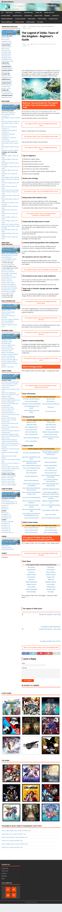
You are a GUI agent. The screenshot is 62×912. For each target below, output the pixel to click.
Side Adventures (28, 12)
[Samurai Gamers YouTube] (8, 895)
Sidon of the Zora (7, 280)
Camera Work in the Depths (10, 288)
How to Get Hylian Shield (31, 518)
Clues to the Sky (7, 279)
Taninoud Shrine (7, 92)
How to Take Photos (31, 441)
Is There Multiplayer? (8, 321)
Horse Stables (31, 19)
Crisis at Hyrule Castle (8, 264)
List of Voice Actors (50, 411)
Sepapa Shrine (6, 56)
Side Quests (18, 12)
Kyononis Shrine (7, 47)
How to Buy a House (31, 429)
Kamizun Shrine (7, 52)
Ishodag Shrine (7, 50)
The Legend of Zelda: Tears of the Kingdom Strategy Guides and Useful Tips (41, 386)
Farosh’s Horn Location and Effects (11, 840)
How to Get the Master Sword (31, 468)
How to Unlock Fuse (50, 527)
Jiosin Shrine (6, 48)
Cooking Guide (51, 468)
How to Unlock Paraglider (51, 532)
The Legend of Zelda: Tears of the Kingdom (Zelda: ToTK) (39, 111)
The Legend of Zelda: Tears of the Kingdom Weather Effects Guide (41, 302)
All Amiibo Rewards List (31, 476)
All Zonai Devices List (51, 473)
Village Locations (20, 19)
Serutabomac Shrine (8, 61)
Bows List (5, 507)
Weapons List (6, 500)
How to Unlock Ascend (31, 530)
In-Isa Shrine (6, 39)
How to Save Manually (31, 401)
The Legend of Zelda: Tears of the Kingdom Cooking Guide (41, 269)
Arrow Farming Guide (51, 462)
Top (2, 12)
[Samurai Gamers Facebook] (8, 889)
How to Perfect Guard (51, 470)
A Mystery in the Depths (9, 289)
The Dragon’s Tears (8, 293)
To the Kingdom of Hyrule (9, 259)
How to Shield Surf (31, 473)
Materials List (6, 523)
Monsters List (6, 525)
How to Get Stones (50, 514)
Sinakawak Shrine (7, 59)
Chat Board (6, 545)
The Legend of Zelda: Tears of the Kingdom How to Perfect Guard (41, 359)
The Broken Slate (7, 275)
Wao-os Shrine (7, 88)
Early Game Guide (51, 424)
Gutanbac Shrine (7, 41)
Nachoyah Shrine (7, 43)
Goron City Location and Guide (11, 190)
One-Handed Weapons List (10, 501)
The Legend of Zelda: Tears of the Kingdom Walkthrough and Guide (41, 554)
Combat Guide (51, 422)
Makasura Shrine (7, 97)
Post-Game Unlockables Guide (31, 453)
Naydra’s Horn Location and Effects (11, 847)
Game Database (30, 22)
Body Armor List (7, 516)
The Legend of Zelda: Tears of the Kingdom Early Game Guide (41, 148)
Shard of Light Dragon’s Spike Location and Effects (15, 830)
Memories (47, 15)
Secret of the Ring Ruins (9, 284)
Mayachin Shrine (7, 54)
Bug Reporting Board (8, 549)
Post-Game (40, 22)
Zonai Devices (28, 15)
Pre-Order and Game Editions (31, 399)
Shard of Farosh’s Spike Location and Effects (13, 837)
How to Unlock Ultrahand (31, 527)
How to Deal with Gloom (9, 361)
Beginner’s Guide (31, 422)
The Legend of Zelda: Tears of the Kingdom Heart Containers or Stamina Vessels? (41, 214)
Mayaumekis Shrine (8, 93)
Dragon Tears (38, 15)
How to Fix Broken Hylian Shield (51, 518)
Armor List (5, 512)
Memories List (6, 530)
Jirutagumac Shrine (8, 77)
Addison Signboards (7, 19)
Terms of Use (5, 871)
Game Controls (50, 399)
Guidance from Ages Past (9, 286)
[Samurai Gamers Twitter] (13, 889)
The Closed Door (7, 257)
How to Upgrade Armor (31, 427)
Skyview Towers (5, 15)
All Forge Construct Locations (10, 150)
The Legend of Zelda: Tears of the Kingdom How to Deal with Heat (41, 318)
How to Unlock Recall (8, 481)
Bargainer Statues (51, 582)
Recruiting (4, 876)
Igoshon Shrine (7, 75)
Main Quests (9, 12)
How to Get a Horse (31, 470)
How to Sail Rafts (51, 427)
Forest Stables (42, 19)
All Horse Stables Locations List (11, 121)
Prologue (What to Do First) (10, 255)
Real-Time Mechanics (31, 432)
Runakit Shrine (6, 86)
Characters (38, 12)
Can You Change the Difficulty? (50, 404)
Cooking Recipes (53, 19)
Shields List (6, 509)
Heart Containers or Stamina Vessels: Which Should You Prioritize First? (50, 452)
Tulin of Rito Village (8, 270)
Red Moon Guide (50, 429)
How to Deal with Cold (50, 434)
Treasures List (6, 528)
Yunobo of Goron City (8, 271)
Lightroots (55, 15)
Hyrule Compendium (6, 22)
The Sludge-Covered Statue (10, 273)
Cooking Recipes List (8, 532)
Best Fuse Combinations (50, 458)
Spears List (6, 505)
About (3, 878)
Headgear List (6, 514)
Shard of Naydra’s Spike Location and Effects (13, 844)
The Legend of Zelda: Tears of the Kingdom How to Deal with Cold (41, 333)
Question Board (7, 547)
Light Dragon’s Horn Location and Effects (12, 834)
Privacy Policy (5, 868)
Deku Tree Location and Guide (11, 224)
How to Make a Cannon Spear (50, 510)
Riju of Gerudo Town (8, 282)
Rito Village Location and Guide (11, 177)
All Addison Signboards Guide (50, 489)
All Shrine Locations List (9, 112)
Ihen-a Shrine (6, 72)
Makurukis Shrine (7, 84)
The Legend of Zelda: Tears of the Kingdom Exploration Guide (41, 124)
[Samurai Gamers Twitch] (13, 895)
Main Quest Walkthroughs (10, 253)
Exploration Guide (31, 424)
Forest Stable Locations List (10, 141)
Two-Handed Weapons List (10, 503)
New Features (50, 401)
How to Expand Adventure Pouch (31, 465)
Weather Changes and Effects (50, 432)
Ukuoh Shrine (6, 38)
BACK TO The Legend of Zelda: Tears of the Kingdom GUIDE (41, 647)
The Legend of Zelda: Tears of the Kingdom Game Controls (41, 191)
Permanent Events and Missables (31, 404)
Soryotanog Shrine (8, 68)
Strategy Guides (19, 22)
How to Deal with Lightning (31, 438)
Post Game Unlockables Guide (11, 382)
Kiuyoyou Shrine (7, 57)
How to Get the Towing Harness (31, 497)
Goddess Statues (17, 15)
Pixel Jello (34, 44)
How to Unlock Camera (31, 532)
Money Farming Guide (50, 465)
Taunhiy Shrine (7, 65)
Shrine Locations (49, 12)
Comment (24, 668)
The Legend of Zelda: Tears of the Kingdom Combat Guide (41, 136)
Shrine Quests (51, 569)
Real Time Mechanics (8, 352)
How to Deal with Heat (31, 434)
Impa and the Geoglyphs (9, 291)
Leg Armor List (7, 518)
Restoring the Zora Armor (9, 277)
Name (23, 663)
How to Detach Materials (31, 480)
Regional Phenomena (8, 261)
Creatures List (6, 527)
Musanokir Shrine (7, 81)
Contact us (4, 873)
